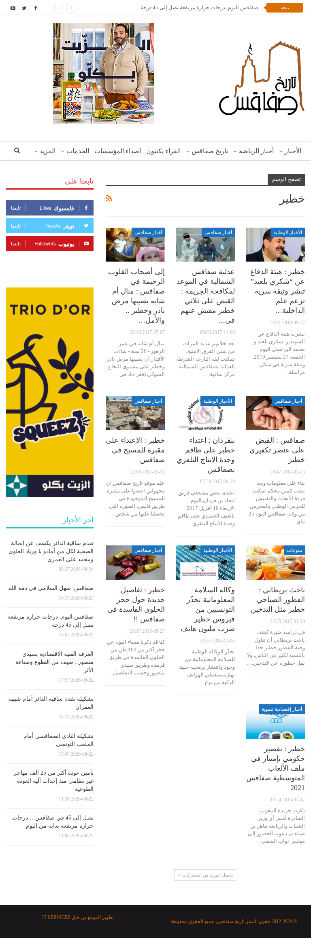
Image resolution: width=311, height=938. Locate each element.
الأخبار (293, 151)
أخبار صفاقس (218, 232)
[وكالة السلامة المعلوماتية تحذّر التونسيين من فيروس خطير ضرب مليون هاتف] (205, 562)
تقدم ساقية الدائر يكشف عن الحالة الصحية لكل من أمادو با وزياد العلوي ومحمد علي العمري (51, 551)
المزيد (47, 151)
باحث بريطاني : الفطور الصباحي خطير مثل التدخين (278, 599)
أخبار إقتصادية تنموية (282, 709)
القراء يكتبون (163, 151)
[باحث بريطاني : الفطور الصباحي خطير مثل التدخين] (275, 562)
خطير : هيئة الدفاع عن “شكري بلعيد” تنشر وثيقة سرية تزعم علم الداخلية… (277, 291)
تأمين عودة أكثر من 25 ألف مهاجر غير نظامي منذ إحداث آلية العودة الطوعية (54, 781)
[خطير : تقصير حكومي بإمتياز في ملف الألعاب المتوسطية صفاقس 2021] (275, 721)
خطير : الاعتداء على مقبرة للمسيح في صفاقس (135, 450)
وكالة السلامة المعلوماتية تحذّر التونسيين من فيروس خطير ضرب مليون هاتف (208, 609)
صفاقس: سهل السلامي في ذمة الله (51, 588)
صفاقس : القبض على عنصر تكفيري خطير (277, 450)
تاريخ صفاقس (210, 151)
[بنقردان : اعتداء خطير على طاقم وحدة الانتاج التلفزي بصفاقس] (205, 413)
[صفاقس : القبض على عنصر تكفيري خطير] (275, 413)
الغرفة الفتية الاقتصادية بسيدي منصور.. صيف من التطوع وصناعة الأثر (54, 662)
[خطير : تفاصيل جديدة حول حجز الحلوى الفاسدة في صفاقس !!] (135, 562)
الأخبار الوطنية (287, 232)
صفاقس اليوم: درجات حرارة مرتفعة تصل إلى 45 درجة (199, 7)
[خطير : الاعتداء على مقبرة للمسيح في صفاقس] (135, 413)
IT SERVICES (56, 917)
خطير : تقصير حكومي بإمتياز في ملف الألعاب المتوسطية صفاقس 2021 (275, 768)
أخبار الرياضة (256, 151)
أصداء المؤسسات (117, 151)
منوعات (294, 550)
